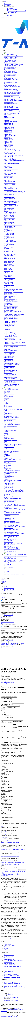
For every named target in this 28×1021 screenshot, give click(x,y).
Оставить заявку (5, 17)
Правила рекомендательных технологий (14, 987)
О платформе (7, 944)
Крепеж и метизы (9, 643)
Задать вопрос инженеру (7, 682)
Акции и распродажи (9, 964)
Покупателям (7, 4)
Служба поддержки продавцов (12, 977)
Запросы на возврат (9, 589)
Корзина (3, 622)
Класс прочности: (5, 704)
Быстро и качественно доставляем (10, 842)
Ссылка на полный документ (8, 938)
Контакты (9, 15)
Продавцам (7, 5)
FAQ (5, 949)
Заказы (5, 586)
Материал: (3, 705)
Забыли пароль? (8, 615)
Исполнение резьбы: (6, 702)
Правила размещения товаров (12, 975)
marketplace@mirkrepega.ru (11, 997)
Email (2, 869)
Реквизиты (6, 948)
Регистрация (7, 597)
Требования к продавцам (10, 974)
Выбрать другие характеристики (9, 681)
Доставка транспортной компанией (16, 11)
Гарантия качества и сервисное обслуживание (13, 849)
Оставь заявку (4, 831)
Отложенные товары (9, 590)
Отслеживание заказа (6, 594)
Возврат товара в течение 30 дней (10, 856)
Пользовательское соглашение (12, 983)
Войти (2, 597)
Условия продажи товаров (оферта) (13, 986)
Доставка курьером (12, 9)
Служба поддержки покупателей (12, 966)
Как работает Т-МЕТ (9, 945)
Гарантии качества (9, 963)
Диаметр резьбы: (5, 699)
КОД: (2, 675)
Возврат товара (8, 962)
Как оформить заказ (9, 955)
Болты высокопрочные (11, 644)
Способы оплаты (11, 12)
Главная (3, 643)
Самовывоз (10, 8)
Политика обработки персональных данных (15, 985)
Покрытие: (3, 707)
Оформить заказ (9, 622)
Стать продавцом (8, 971)
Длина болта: (4, 701)
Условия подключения (10, 972)
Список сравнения (9, 588)
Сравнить (8, 683)
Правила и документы (10, 982)
